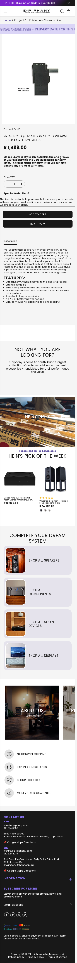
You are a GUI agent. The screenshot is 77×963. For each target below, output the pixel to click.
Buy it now (37, 224)
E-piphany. (36, 954)
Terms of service (57, 957)
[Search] (62, 11)
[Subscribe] (70, 905)
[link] (38, 927)
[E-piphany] (36, 11)
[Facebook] (7, 915)
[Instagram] (19, 915)
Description (10, 241)
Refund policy (16, 957)
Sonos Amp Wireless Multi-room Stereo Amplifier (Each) (18, 499)
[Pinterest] (25, 915)
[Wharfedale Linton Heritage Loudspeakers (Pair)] (55, 479)
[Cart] (68, 11)
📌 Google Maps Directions (20, 842)
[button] (6, 11)
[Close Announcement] (69, 3)
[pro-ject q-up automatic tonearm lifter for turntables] (38, 79)
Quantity (9, 177)
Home (7, 20)
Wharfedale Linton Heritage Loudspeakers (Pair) (53, 502)
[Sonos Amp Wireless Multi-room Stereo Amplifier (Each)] (20, 479)
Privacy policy (36, 957)
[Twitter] (13, 915)
